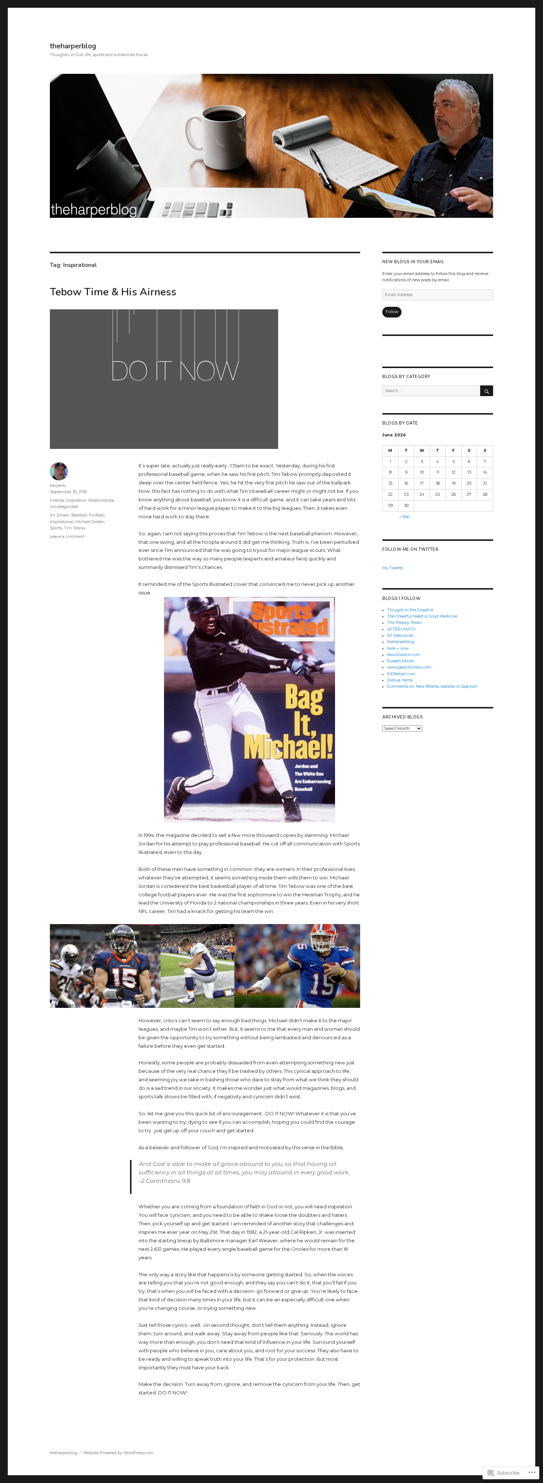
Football (97, 515)
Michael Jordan (90, 521)
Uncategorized (64, 506)
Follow (392, 311)
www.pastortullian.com (409, 667)
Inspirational (62, 521)
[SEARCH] (486, 390)
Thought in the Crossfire (410, 610)
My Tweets (392, 568)
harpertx (58, 485)
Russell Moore (400, 661)
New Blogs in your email (413, 262)
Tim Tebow (74, 528)
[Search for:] (431, 390)
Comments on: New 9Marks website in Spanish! (432, 686)
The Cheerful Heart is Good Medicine (422, 616)
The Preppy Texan (404, 622)
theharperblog (73, 46)
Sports (56, 528)
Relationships (101, 500)
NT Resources (400, 635)
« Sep (404, 516)
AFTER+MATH (401, 629)
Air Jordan (59, 515)
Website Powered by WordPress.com (118, 1453)
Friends (57, 500)
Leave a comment (67, 536)
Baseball (79, 515)
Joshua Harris (400, 680)
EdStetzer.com (401, 674)
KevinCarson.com (403, 654)
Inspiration (76, 500)
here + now (398, 648)
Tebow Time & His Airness (113, 292)
